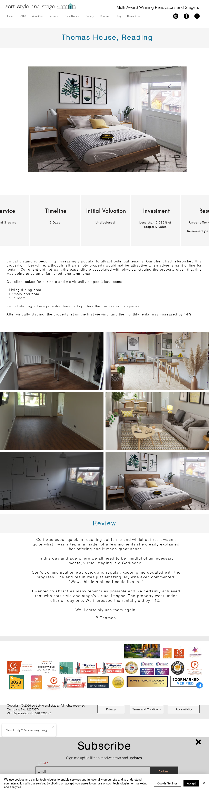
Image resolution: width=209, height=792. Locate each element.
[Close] (204, 783)
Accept (191, 783)
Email (42, 763)
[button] (198, 742)
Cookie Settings (167, 783)
